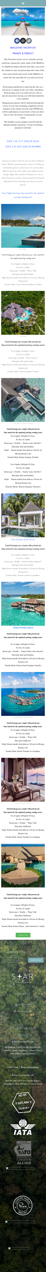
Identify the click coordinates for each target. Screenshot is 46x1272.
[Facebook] (17, 41)
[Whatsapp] (26, 1035)
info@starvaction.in (25, 1011)
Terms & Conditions (29, 1067)
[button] (23, 3)
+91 (20, 1004)
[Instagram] (23, 41)
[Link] (29, 41)
